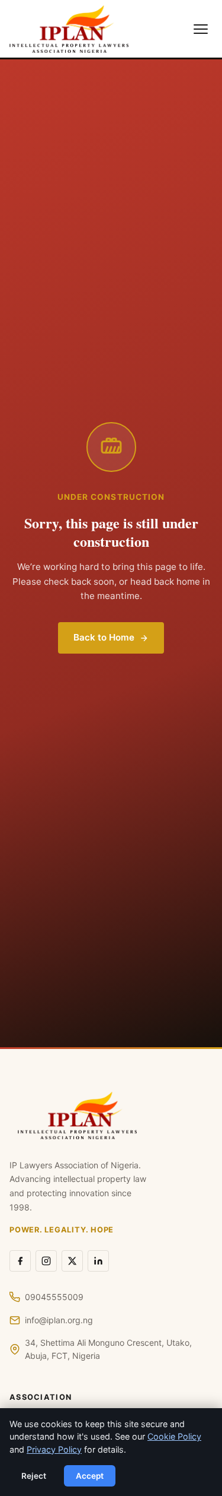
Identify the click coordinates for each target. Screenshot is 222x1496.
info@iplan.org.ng (59, 1320)
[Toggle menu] (201, 29)
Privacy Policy (54, 1449)
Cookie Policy (174, 1436)
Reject (33, 1476)
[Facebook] (20, 1261)
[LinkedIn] (98, 1261)
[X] (72, 1261)
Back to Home (103, 637)
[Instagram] (46, 1261)
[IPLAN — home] (68, 29)
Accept (90, 1476)
